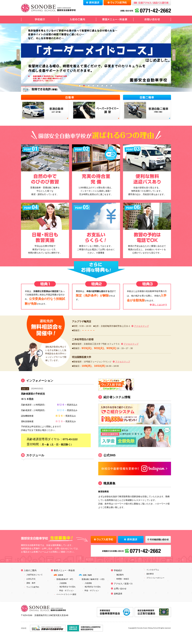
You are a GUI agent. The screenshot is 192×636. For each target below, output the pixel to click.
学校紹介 (39, 19)
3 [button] (88, 85)
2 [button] (84, 85)
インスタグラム (152, 570)
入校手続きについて (34, 575)
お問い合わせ (152, 19)
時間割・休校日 (122, 579)
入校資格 (63, 583)
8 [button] (111, 85)
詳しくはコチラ (159, 305)
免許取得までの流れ (67, 587)
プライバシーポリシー (155, 578)
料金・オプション (66, 590)
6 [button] (102, 85)
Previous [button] (18, 55)
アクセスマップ (141, 326)
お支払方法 (30, 579)
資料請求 (118, 593)
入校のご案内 (77, 19)
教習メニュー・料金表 (115, 19)
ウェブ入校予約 (32, 587)
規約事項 (150, 574)
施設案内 (120, 575)
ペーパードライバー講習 (66, 594)
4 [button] (93, 85)
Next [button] (174, 55)
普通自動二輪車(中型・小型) (93, 579)
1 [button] (79, 85)
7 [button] (106, 85)
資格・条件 (30, 583)
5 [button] (97, 85)
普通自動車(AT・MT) (64, 579)
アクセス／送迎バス (123, 583)
